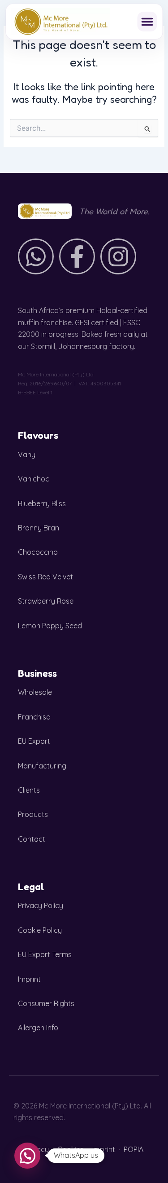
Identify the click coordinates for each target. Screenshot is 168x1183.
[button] (147, 21)
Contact (31, 838)
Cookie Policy (40, 930)
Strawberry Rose (45, 600)
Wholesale (35, 692)
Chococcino (38, 551)
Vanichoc (33, 478)
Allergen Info (38, 1027)
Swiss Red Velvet (45, 576)
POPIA (133, 1149)
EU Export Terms (45, 954)
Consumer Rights (46, 1003)
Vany (26, 454)
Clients (29, 790)
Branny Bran (38, 527)
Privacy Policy (40, 905)
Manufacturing (42, 765)
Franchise (34, 716)
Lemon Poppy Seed (50, 625)
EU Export (34, 741)
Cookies (70, 1149)
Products (33, 814)
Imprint (29, 979)
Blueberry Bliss (42, 503)
